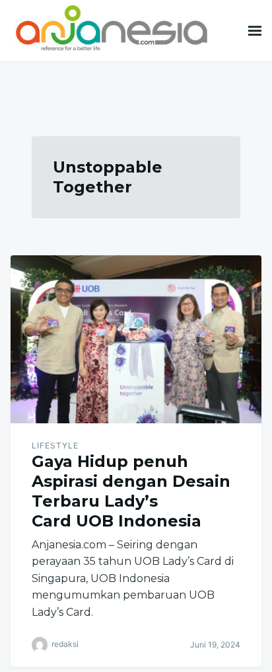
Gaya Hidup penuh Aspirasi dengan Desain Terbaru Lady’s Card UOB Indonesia (131, 491)
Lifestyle (55, 445)
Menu (254, 31)
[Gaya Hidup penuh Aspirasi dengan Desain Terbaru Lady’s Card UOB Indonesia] (136, 339)
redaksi (65, 644)
